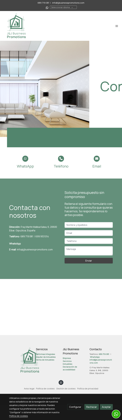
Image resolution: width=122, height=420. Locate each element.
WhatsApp (15, 243)
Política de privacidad (87, 388)
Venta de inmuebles (45, 359)
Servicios (67, 361)
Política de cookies (45, 388)
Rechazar (91, 407)
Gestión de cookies (66, 388)
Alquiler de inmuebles (46, 357)
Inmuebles (67, 364)
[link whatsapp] (47, 7)
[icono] (25, 159)
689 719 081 (43, 2)
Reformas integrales (45, 354)
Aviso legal (29, 388)
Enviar (88, 260)
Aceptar (106, 407)
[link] (16, 25)
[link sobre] (21, 360)
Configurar (75, 407)
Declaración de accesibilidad (70, 368)
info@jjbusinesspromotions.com (68, 2)
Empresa (67, 358)
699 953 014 (42, 236)
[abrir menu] (117, 25)
